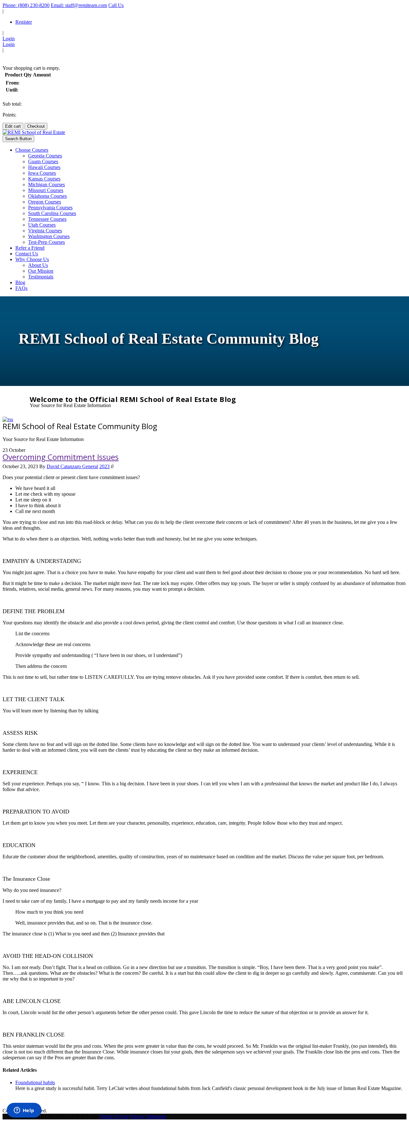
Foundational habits (35, 1082)
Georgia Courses (45, 155)
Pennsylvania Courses (50, 207)
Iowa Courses (42, 173)
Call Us (116, 5)
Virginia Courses (45, 230)
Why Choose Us (32, 259)
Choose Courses (31, 150)
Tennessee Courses (47, 219)
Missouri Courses (45, 190)
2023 (104, 466)
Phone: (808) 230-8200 (26, 5)
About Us (38, 265)
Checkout (36, 126)
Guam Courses (43, 161)
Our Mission (40, 271)
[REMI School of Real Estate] (34, 132)
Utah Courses (42, 225)
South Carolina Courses (52, 213)
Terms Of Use (114, 1116)
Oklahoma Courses (47, 196)
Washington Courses (49, 236)
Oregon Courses (44, 201)
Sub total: (12, 104)
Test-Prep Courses (46, 242)
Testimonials (40, 276)
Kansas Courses (44, 178)
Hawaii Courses (44, 167)
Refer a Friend (29, 248)
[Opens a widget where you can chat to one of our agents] (24, 1111)
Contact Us (26, 253)
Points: (9, 114)
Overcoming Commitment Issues (61, 457)
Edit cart (13, 126)
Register (23, 22)
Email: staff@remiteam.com (79, 5)
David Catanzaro (64, 466)
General (90, 466)
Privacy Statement (147, 1116)
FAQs (21, 288)
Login (9, 38)
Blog (20, 282)
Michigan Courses (46, 184)
